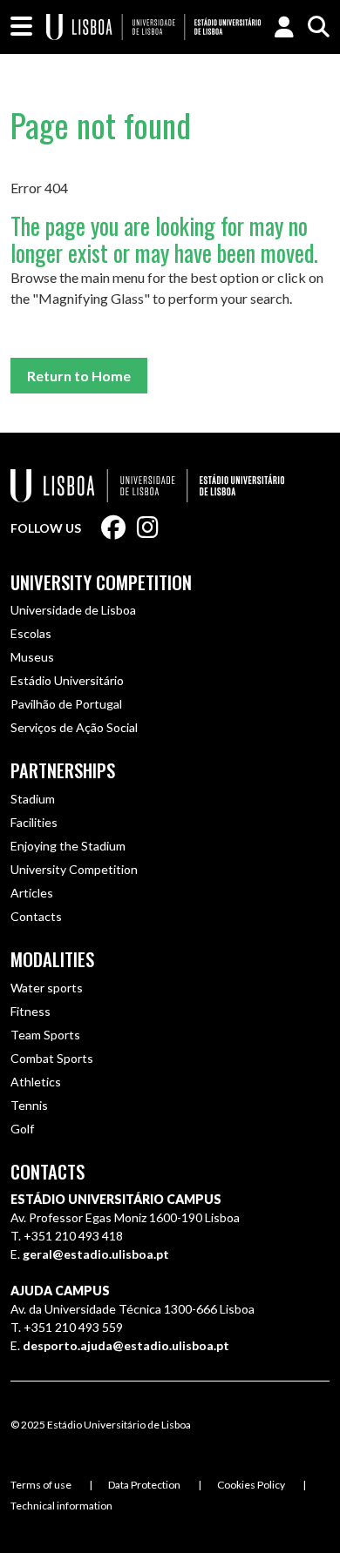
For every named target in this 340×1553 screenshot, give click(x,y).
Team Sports (45, 1034)
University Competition (101, 582)
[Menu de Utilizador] (284, 27)
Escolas (30, 633)
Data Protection (144, 1484)
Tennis (29, 1105)
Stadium (32, 798)
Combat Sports (51, 1058)
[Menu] (21, 27)
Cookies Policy (251, 1484)
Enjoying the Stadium (68, 845)
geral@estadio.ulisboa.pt (96, 1254)
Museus (32, 656)
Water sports (46, 987)
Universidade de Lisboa (73, 609)
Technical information (61, 1505)
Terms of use (40, 1484)
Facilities (34, 822)
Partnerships (62, 770)
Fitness (30, 1011)
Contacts (36, 916)
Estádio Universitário (67, 680)
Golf (22, 1128)
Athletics (35, 1081)
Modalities (52, 959)
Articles (31, 892)
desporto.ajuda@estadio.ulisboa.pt (126, 1345)
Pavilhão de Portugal (66, 703)
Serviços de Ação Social (74, 727)
